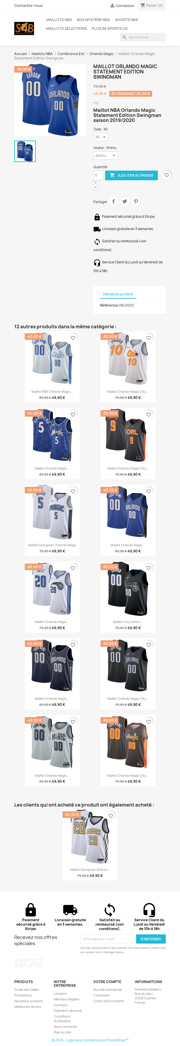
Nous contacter (65, 1027)
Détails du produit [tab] (118, 294)
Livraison (60, 993)
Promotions (23, 995)
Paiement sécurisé (68, 1011)
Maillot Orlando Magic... (52, 468)
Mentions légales (66, 999)
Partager (113, 201)
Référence (109, 305)
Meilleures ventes (27, 1007)
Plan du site (62, 1032)
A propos (60, 1005)
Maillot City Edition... (128, 622)
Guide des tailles (26, 989)
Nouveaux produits (28, 1001)
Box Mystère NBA (93, 19)
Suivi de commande (107, 989)
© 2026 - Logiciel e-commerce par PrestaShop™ (90, 1040)
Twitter (28, 963)
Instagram (38, 963)
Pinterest (135, 201)
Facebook (19, 963)
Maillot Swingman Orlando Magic (52, 545)
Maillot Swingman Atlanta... (90, 870)
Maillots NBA (59, 19)
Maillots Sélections (66, 28)
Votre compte (107, 981)
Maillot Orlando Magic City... (127, 391)
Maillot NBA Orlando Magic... (52, 391)
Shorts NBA (126, 19)
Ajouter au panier (131, 175)
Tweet (124, 201)
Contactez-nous (28, 5)
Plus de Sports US (110, 28)
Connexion (101, 995)
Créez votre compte (108, 1001)
